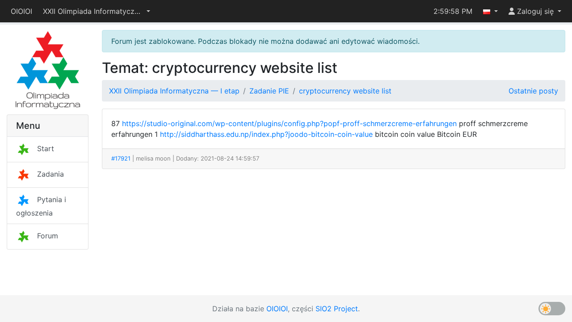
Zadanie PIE (269, 90)
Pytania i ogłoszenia (41, 206)
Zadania (50, 173)
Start (45, 148)
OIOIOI (21, 11)
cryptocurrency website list (345, 90)
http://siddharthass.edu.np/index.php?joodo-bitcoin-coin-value (266, 134)
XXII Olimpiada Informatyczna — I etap (174, 90)
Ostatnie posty (533, 90)
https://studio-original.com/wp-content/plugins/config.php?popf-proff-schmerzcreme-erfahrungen (289, 123)
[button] (97, 11)
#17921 (120, 158)
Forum (47, 235)
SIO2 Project (336, 308)
